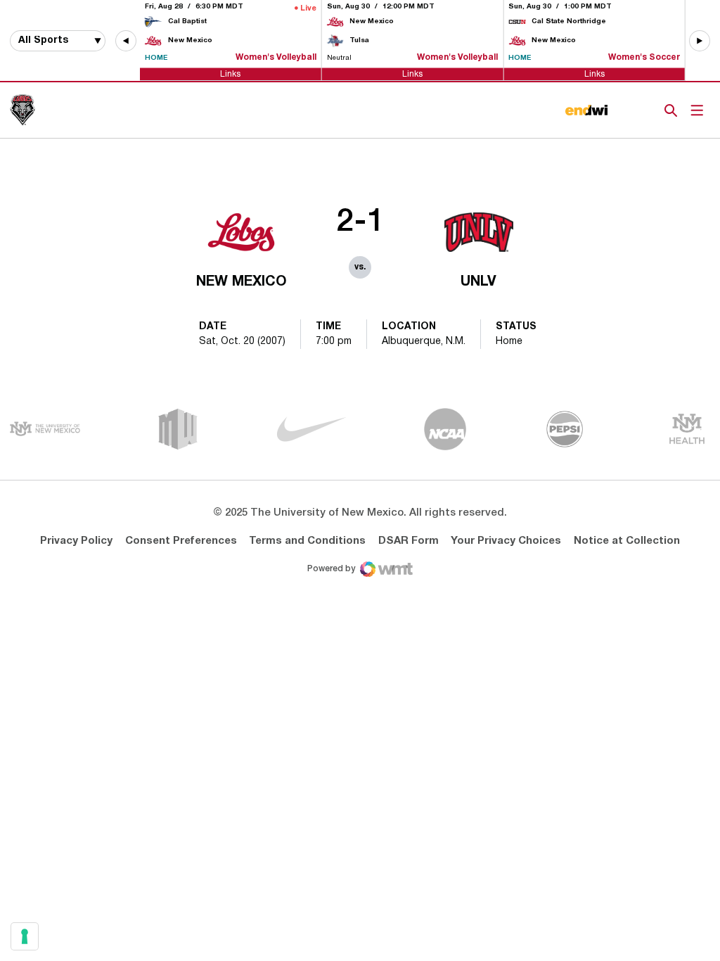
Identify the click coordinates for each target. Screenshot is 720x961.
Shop (647, 110)
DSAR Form (408, 541)
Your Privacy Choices (506, 541)
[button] (125, 40)
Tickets (622, 110)
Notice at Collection (627, 541)
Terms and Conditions (307, 541)
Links (230, 73)
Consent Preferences (181, 541)
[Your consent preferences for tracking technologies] (24, 936)
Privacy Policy (76, 541)
